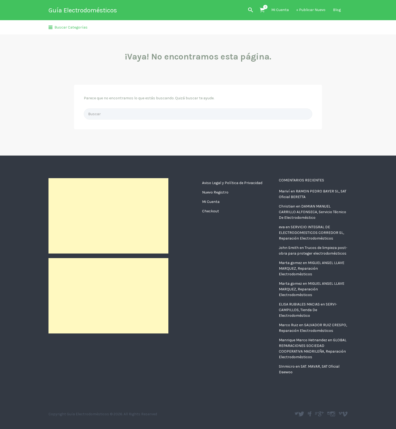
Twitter (301, 414)
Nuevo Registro (215, 192)
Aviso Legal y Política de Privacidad (232, 183)
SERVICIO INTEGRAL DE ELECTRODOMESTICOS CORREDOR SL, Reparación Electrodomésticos (311, 233)
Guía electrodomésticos (310, 414)
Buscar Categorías (71, 27)
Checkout (210, 211)
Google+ (321, 414)
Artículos (262, 10)
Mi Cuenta (280, 10)
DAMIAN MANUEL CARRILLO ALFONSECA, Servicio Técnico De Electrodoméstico (312, 212)
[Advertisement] (108, 216)
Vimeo (345, 414)
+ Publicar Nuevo (310, 10)
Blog (337, 10)
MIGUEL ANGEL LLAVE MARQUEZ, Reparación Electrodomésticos (311, 268)
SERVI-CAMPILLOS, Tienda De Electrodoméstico (308, 310)
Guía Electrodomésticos (82, 10)
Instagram (332, 414)
